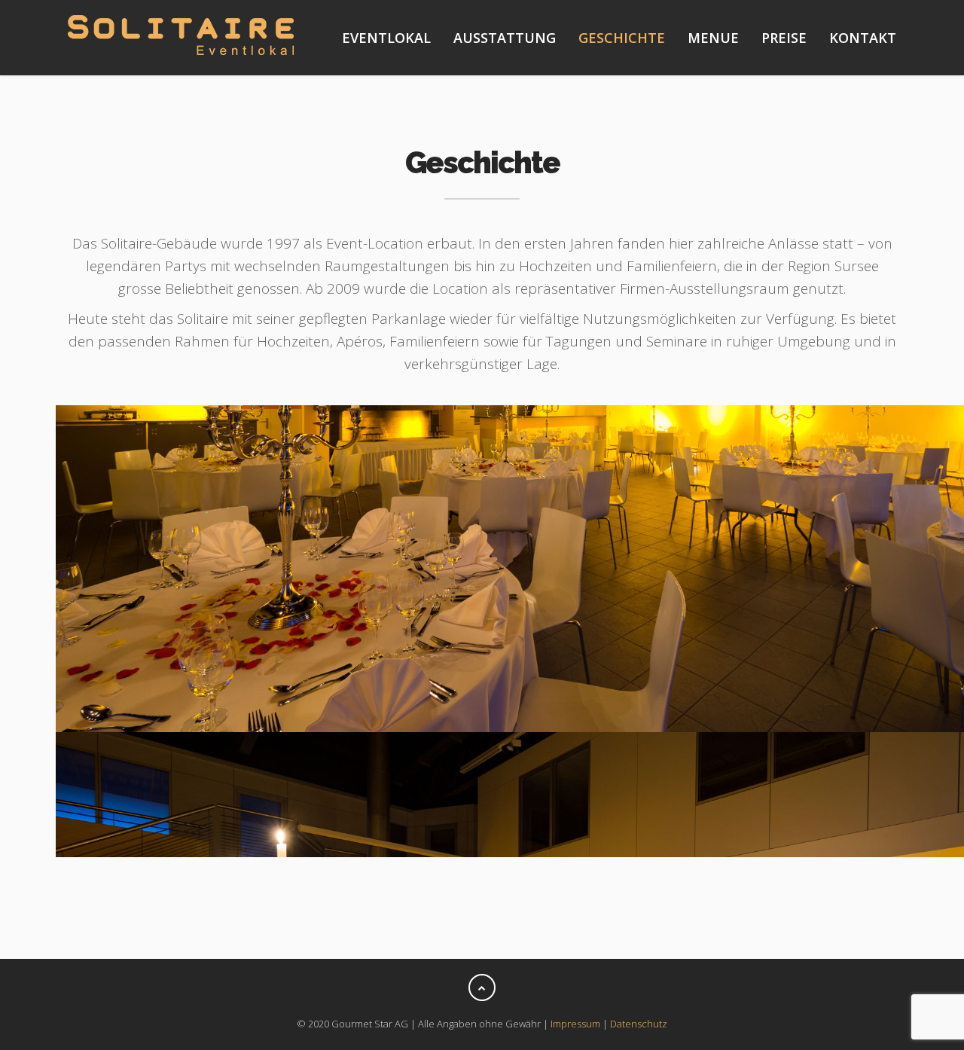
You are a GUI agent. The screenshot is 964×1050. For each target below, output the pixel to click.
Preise (784, 38)
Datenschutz (638, 1023)
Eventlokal (386, 38)
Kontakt (862, 38)
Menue (713, 38)
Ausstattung (504, 38)
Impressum (575, 1023)
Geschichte (621, 38)
